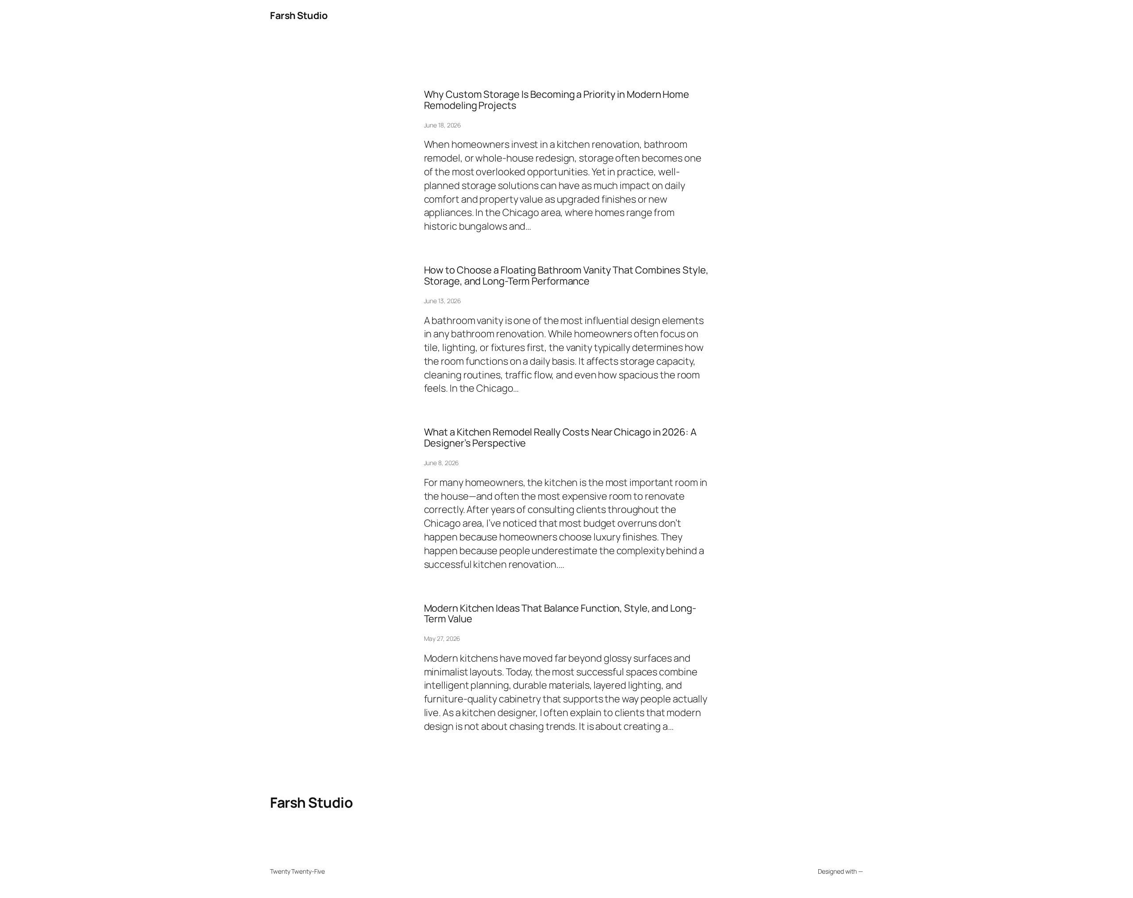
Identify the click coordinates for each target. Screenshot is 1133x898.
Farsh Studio (299, 15)
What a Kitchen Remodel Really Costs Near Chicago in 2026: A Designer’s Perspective (560, 438)
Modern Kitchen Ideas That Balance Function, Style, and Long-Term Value (560, 614)
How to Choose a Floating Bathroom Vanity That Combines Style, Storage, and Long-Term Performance (566, 276)
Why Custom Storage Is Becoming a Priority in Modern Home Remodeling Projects (556, 100)
